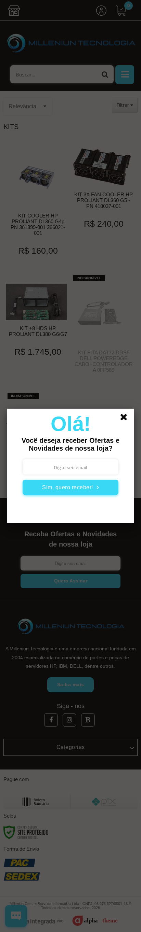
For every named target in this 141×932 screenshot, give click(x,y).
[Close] (126, 418)
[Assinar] (70, 487)
